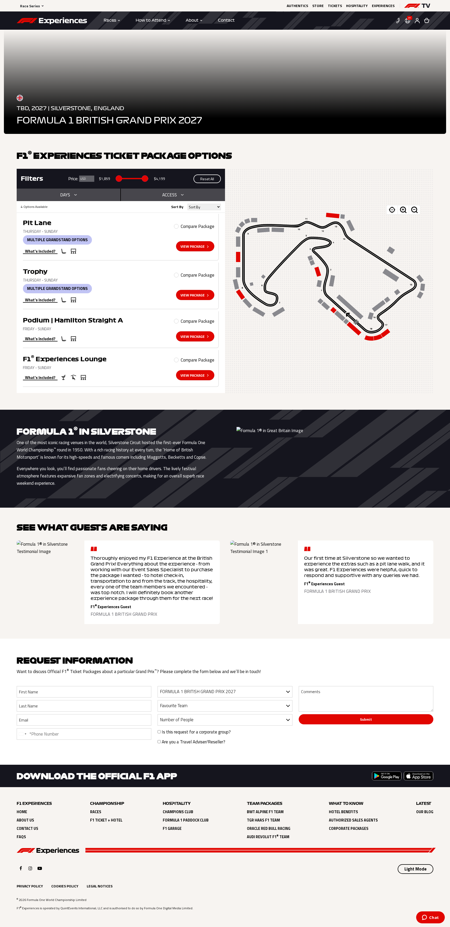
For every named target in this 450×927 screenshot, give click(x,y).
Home (22, 812)
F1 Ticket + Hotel (106, 820)
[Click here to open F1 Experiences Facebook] (21, 868)
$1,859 (104, 178)
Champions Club (178, 812)
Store (318, 6)
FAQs (21, 837)
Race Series (30, 6)
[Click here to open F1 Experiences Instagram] (30, 868)
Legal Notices (100, 886)
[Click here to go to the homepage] (52, 21)
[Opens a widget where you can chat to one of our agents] (430, 917)
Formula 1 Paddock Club (186, 820)
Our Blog (424, 812)
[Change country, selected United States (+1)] (22, 734)
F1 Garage (172, 828)
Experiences (383, 6)
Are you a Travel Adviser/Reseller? (193, 741)
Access (169, 195)
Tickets (335, 6)
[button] (417, 6)
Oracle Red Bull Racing (268, 828)
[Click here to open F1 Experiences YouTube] (40, 868)
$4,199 (159, 178)
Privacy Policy (30, 886)
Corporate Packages (348, 828)
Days (65, 195)
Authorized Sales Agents (353, 820)
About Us (25, 820)
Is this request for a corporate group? (196, 732)
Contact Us (27, 828)
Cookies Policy (64, 886)
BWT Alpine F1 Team (265, 812)
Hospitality (357, 6)
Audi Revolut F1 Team (268, 837)
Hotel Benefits (343, 812)
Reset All (207, 179)
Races (95, 812)
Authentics (297, 6)
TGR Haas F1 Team (263, 820)
